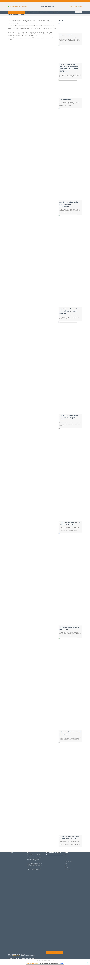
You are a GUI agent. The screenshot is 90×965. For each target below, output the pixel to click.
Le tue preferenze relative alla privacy (49, 963)
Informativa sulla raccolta (32, 963)
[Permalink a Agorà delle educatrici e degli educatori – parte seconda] (68, 260)
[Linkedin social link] (80, 1)
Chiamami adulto (66, 35)
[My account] (73, 12)
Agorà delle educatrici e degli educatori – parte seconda (68, 311)
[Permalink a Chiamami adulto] (68, 28)
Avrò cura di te (65, 99)
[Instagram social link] (77, 1)
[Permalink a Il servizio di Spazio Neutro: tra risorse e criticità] (68, 474)
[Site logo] (17, 6)
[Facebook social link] (75, 1)
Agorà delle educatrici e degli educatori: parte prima (68, 418)
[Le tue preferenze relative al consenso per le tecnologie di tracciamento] (88, 963)
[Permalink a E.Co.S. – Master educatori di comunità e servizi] (68, 788)
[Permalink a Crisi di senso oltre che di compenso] (68, 579)
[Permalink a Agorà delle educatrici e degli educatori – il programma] (68, 154)
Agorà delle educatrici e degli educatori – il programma (68, 204)
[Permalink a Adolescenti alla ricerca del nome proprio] (68, 683)
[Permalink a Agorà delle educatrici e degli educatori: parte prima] (68, 367)
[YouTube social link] (79, 1)
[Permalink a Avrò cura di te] (68, 88)
